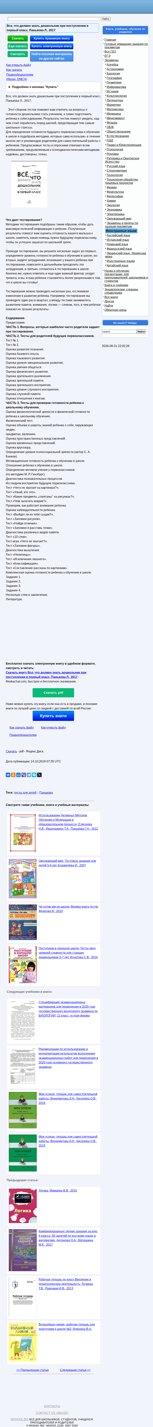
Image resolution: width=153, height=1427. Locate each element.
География (114, 78)
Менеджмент (116, 118)
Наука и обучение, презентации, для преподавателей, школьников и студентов (126, 275)
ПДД (110, 140)
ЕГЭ (107, 55)
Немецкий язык (117, 244)
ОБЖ (110, 127)
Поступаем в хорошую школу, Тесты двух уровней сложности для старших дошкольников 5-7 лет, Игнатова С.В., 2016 (68, 953)
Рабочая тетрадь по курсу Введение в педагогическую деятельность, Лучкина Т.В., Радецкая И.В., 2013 (66, 1284)
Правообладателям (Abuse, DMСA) (19, 77)
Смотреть (17, 54)
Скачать (18, 38)
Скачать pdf (53, 693)
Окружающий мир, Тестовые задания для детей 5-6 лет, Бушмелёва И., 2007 (67, 863)
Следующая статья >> (75, 1370)
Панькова (46, 792)
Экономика (114, 209)
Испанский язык (118, 239)
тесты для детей (25, 792)
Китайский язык (117, 265)
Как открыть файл (18, 65)
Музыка (112, 122)
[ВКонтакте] (8, 775)
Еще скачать (17, 46)
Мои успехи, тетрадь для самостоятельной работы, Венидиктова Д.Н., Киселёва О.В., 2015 (68, 1141)
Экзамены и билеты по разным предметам (121, 224)
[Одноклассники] (13, 775)
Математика (115, 109)
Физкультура (115, 191)
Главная (110, 39)
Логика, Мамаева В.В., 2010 (58, 1190)
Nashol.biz (20, 1419)
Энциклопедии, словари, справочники (121, 291)
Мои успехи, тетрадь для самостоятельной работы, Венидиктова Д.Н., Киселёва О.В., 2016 (68, 1098)
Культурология (117, 95)
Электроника (115, 214)
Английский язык (118, 235)
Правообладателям (23, 735)
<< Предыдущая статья (32, 1370)
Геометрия (114, 82)
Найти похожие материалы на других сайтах (52, 56)
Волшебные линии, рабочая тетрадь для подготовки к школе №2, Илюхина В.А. (67, 1326)
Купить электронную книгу (52, 46)
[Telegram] (29, 775)
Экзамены (111, 60)
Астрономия (115, 69)
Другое (109, 301)
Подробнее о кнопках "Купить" (35, 87)
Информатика (116, 87)
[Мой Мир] (18, 775)
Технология (115, 175)
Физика (112, 187)
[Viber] (23, 775)
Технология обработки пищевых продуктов (121, 181)
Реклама (113, 153)
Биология (113, 73)
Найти (108, 305)
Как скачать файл (22, 727)
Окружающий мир (119, 218)
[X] (39, 775)
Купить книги (53, 716)
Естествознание (118, 136)
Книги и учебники (116, 285)
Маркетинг (114, 104)
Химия (111, 200)
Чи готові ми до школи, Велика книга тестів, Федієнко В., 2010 (69, 909)
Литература (115, 100)
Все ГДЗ (110, 51)
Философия (115, 196)
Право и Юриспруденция (124, 145)
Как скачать (14, 69)
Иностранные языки (121, 261)
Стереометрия (117, 170)
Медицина (114, 113)
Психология (115, 149)
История (112, 91)
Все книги (111, 297)
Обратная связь (115, 309)
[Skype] (34, 775)
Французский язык (119, 248)
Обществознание (119, 131)
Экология (113, 205)
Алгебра (112, 64)
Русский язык (116, 166)
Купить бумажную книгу (52, 38)
